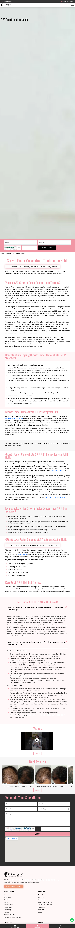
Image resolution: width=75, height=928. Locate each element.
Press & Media (8, 905)
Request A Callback (47, 247)
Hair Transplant (56, 470)
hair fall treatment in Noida (55, 497)
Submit (37, 833)
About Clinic (7, 897)
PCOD (40, 912)
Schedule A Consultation (13, 886)
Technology (7, 909)
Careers (6, 912)
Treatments (8, 253)
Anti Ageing (41, 900)
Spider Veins (41, 907)
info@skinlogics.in (68, 1)
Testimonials (8, 907)
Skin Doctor (7, 900)
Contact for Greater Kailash (12, 917)
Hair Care (41, 897)
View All (37, 754)
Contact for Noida (9, 914)
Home (2, 253)
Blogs (6, 902)
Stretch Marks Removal (45, 905)
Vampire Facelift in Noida (14, 418)
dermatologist (22, 554)
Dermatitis (41, 895)
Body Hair (41, 909)
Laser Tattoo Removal (45, 902)
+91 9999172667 (8, 1)
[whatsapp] (72, 920)
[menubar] (69, 5)
